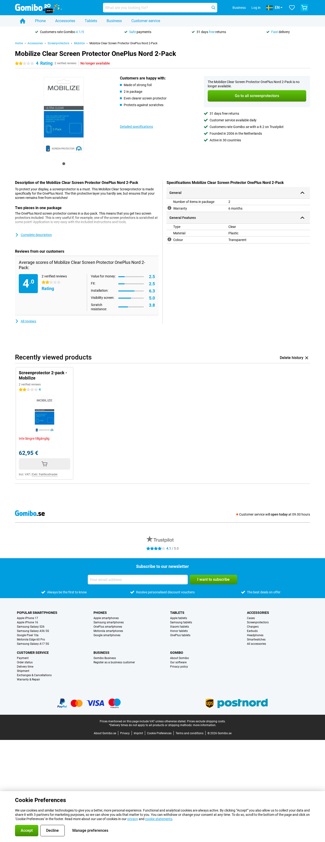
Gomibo (176, 653)
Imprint (138, 733)
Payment (23, 658)
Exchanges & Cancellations (34, 675)
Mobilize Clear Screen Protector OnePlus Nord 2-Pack (123, 43)
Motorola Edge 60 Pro (31, 639)
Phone (40, 21)
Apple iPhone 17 (27, 618)
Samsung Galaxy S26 (30, 626)
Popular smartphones (37, 613)
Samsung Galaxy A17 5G (33, 643)
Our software (178, 662)
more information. (204, 725)
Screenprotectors (58, 43)
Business (114, 21)
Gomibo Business (105, 658)
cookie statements (158, 819)
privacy (132, 819)
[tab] (63, 163)
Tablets (91, 21)
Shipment (23, 671)
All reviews (28, 321)
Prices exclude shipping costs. (206, 721)
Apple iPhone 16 (27, 622)
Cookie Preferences (159, 733)
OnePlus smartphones (108, 626)
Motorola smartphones (108, 631)
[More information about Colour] (169, 239)
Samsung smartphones (109, 622)
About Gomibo (179, 658)
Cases (251, 618)
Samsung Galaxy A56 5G (33, 631)
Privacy (125, 733)
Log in (256, 8)
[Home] (22, 21)
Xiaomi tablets (179, 626)
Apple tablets (178, 618)
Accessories (65, 21)
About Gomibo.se (105, 733)
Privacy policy (179, 666)
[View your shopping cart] (304, 7)
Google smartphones (107, 635)
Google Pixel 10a (28, 635)
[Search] (213, 7)
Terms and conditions (189, 733)
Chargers (253, 626)
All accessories (256, 643)
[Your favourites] (292, 7)
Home (19, 43)
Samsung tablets (181, 622)
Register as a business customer (114, 662)
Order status (25, 662)
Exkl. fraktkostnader (45, 474)
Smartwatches (256, 639)
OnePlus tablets (180, 635)
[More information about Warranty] (169, 208)
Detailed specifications (136, 126)
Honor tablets (179, 631)
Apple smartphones (106, 618)
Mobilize (79, 43)
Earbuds (252, 631)
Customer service (145, 21)
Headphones (255, 635)
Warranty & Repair (28, 679)
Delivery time (25, 666)
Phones (100, 613)
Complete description (36, 235)
